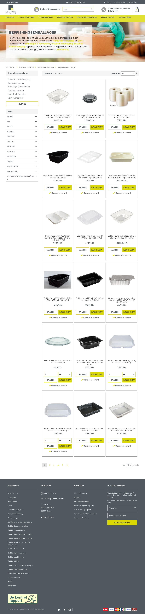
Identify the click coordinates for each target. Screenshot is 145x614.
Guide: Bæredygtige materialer (20, 534)
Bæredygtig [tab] (12, 171)
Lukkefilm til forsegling (17, 94)
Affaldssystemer (107, 17)
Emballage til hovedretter (19, 86)
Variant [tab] (10, 161)
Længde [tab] (11, 151)
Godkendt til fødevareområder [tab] (20, 177)
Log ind (107, 2)
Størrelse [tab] (10, 136)
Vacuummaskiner (15, 98)
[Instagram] (70, 609)
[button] (58, 133)
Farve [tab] (9, 126)
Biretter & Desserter (16, 83)
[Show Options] (135, 508)
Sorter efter (115, 73)
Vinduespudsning (45, 17)
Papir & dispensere (26, 17)
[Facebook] (64, 609)
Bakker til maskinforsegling (19, 79)
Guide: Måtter (13, 561)
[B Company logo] (11, 9)
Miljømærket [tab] (12, 166)
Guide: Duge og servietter (18, 526)
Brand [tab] (10, 116)
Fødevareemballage (46, 67)
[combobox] (78, 9)
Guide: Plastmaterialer (16, 549)
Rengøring (10, 17)
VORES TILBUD (12, 2)
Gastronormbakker (16, 90)
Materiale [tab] (11, 156)
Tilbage (22, 104)
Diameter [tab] (11, 146)
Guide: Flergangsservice (17, 553)
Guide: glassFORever (16, 557)
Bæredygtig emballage (87, 17)
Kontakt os (133, 2)
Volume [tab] (10, 141)
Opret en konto (119, 2)
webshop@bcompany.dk (54, 499)
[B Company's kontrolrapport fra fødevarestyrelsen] (23, 599)
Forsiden (12, 67)
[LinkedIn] (59, 609)
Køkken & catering (65, 17)
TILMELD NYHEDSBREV (122, 523)
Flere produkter (125, 17)
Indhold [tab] (10, 131)
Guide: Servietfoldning (16, 530)
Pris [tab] (8, 121)
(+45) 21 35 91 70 (49, 493)
